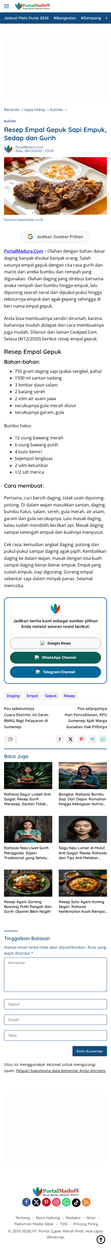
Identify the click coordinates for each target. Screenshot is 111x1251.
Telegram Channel (59, 672)
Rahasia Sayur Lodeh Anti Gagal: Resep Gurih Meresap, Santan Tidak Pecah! (27, 799)
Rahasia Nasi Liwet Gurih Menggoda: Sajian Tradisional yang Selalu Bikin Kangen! (26, 852)
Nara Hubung (48, 1217)
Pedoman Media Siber (34, 1223)
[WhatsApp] (66, 1202)
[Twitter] (36, 1202)
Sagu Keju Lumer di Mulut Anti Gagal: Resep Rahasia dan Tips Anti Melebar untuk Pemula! (83, 852)
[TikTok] (76, 1202)
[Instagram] (56, 1202)
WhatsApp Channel (59, 657)
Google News (59, 643)
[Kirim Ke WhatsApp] (103, 739)
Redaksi (73, 1217)
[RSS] (86, 1202)
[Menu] (7, 6)
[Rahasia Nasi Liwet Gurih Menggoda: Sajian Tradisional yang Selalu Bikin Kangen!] (28, 829)
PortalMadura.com (29, 147)
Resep (69, 695)
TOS (63, 1223)
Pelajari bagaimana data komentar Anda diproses (61, 1070)
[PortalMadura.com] (32, 6)
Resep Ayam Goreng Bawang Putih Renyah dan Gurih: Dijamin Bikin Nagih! (27, 906)
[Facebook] (26, 1202)
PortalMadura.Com (23, 251)
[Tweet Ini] (71, 739)
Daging (13, 695)
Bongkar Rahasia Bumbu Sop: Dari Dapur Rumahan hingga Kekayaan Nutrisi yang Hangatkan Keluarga (83, 799)
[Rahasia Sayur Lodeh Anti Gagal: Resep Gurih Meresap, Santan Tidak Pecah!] (28, 775)
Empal (32, 695)
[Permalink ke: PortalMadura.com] (8, 148)
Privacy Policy (85, 1223)
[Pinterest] (46, 1202)
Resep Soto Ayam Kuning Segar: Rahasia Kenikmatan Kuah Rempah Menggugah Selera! (83, 906)
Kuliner (10, 121)
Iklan (90, 1217)
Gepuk (51, 695)
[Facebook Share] (60, 739)
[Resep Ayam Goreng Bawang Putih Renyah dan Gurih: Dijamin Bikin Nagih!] (28, 883)
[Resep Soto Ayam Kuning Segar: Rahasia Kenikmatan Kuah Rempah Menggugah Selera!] (83, 883)
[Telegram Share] (92, 739)
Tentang (22, 1217)
